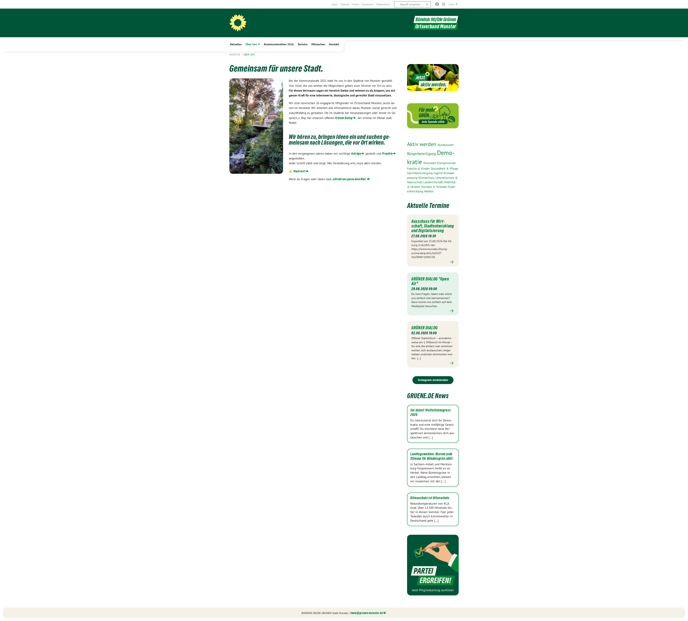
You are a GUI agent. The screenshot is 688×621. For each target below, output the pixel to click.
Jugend (438, 173)
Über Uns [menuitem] (251, 44)
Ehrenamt (430, 163)
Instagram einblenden (433, 380)
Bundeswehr (446, 145)
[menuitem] (335, 4)
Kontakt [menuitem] (334, 44)
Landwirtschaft (433, 182)
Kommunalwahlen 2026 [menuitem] (279, 44)
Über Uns (249, 54)
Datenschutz (383, 4)
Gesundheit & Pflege (444, 169)
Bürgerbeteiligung (422, 153)
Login (335, 4)
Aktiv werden (422, 144)
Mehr (432, 262)
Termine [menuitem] (302, 44)
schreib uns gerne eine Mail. (350, 179)
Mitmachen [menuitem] (318, 44)
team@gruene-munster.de (366, 613)
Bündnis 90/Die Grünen (435, 19)
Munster (235, 54)
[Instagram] (443, 4)
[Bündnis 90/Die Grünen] (238, 22)
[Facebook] (437, 4)
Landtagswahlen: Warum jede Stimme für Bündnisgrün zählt (431, 456)
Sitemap (345, 4)
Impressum (367, 4)
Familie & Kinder (419, 169)
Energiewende (446, 163)
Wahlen (429, 191)
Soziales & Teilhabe (434, 187)
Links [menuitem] (451, 4)
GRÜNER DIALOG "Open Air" (430, 281)
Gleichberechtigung (420, 173)
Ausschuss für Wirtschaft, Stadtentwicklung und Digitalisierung (432, 226)
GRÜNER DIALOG (424, 327)
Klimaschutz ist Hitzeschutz (429, 498)
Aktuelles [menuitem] (236, 44)
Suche (355, 4)
